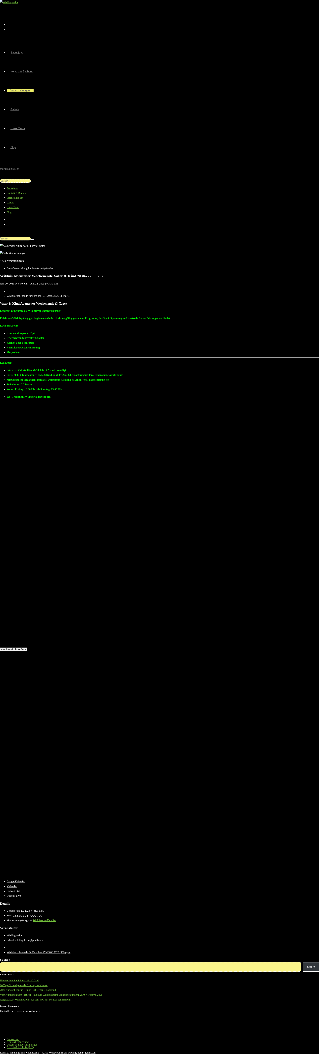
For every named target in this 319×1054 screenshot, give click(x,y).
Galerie (10, 202)
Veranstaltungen (15, 197)
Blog (9, 212)
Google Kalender (16, 881)
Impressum (13, 1039)
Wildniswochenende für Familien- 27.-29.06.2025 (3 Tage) (38, 295)
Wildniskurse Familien (44, 920)
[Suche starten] (32, 239)
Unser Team (13, 207)
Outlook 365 (13, 891)
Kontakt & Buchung (17, 193)
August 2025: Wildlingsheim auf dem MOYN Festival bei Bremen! (35, 999)
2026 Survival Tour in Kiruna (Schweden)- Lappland (28, 990)
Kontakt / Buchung (18, 1042)
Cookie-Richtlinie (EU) (20, 1047)
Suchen (5, 959)
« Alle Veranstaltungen (12, 260)
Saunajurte (12, 188)
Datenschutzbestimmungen (22, 1044)
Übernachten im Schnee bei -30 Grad (19, 980)
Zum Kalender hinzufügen (13, 649)
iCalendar (12, 886)
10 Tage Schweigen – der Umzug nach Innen (24, 985)
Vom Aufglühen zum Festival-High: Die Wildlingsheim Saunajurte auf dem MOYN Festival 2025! (51, 994)
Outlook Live (14, 895)
